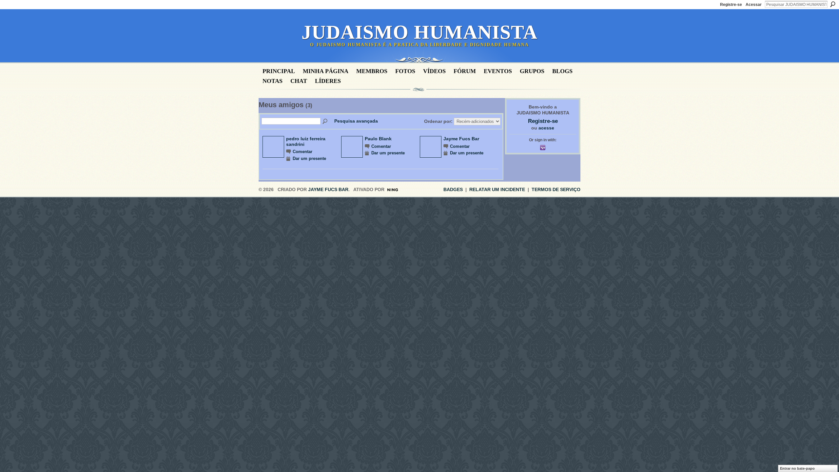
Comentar (302, 151)
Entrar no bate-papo (797, 468)
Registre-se (731, 4)
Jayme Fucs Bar (461, 138)
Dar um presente (309, 158)
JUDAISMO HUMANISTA (419, 32)
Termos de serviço (556, 189)
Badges (453, 189)
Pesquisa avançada (356, 121)
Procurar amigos (325, 122)
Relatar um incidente (497, 189)
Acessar (754, 4)
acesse (546, 127)
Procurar (832, 4)
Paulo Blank (378, 138)
